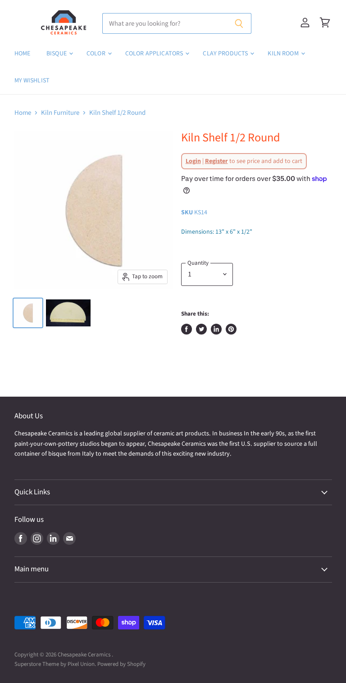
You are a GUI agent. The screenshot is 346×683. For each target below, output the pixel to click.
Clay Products (226, 53)
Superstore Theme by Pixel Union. (55, 664)
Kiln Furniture (60, 113)
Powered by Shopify (121, 664)
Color (96, 53)
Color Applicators (155, 53)
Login (193, 161)
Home (22, 53)
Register (216, 161)
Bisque (57, 53)
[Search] (239, 23)
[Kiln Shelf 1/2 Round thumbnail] (28, 313)
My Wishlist (32, 80)
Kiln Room (284, 53)
